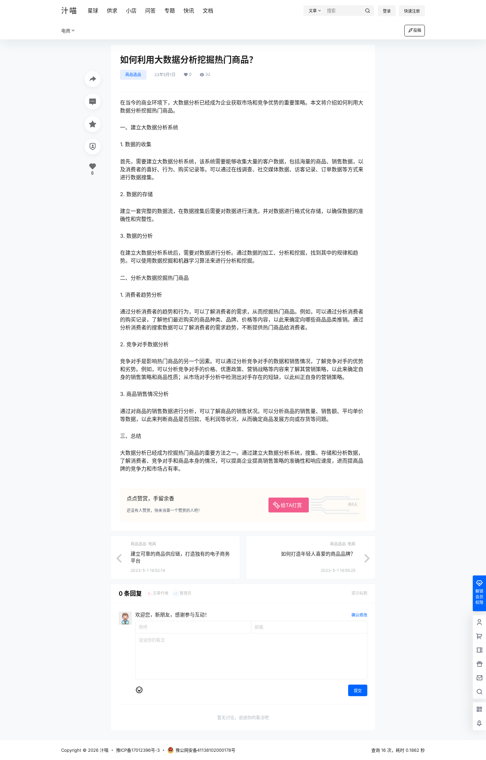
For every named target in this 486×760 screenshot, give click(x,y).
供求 (112, 10)
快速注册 (412, 11)
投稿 (417, 30)
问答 (150, 10)
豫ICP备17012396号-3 (138, 750)
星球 (93, 10)
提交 (358, 690)
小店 (131, 10)
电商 (65, 30)
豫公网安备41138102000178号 (205, 750)
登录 (387, 11)
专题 (169, 10)
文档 (208, 10)
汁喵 (103, 750)
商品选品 (133, 74)
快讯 (188, 10)
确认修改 (359, 614)
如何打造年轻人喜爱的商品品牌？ (318, 554)
